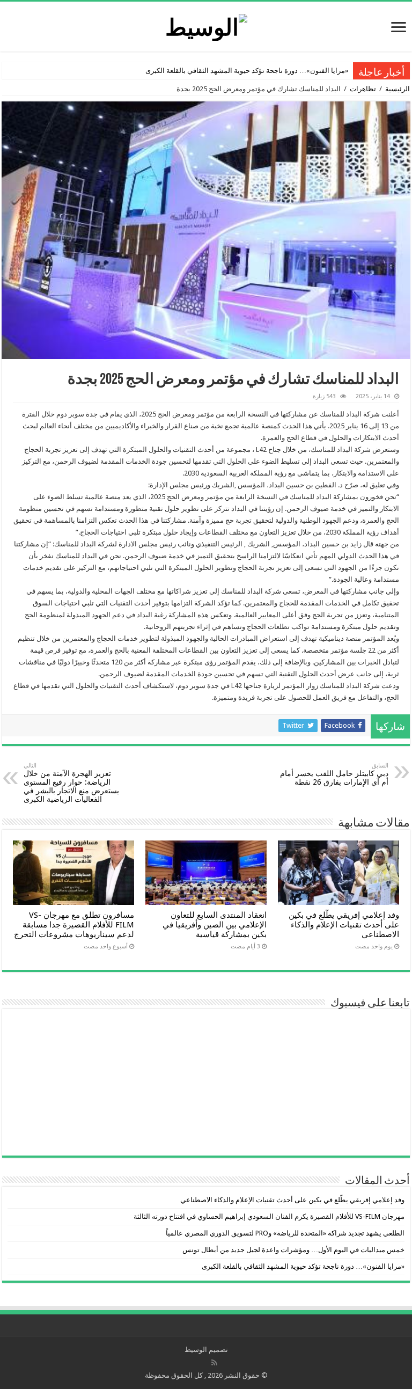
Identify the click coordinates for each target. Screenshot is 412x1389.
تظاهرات (363, 89)
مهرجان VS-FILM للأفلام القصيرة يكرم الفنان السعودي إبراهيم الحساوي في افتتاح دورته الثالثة (269, 1216)
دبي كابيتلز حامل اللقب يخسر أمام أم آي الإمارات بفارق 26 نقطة (334, 774)
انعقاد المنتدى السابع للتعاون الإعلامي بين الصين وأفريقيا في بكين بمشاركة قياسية (215, 924)
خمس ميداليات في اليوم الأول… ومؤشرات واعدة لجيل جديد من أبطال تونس (293, 1250)
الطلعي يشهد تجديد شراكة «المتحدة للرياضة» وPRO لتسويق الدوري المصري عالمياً (285, 1233)
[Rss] (214, 1362)
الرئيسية (397, 89)
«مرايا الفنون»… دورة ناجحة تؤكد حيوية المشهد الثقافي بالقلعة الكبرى (247, 71)
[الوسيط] (206, 25)
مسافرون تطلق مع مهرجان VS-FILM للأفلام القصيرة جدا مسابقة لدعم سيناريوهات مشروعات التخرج (74, 924)
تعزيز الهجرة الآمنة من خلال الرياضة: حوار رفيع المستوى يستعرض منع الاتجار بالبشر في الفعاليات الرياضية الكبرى (71, 782)
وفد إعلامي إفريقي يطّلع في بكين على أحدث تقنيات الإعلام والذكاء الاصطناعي (344, 924)
